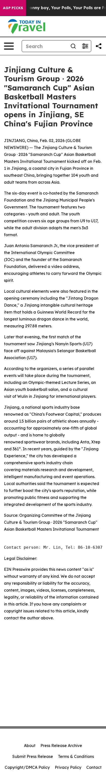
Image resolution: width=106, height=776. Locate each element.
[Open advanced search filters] (85, 46)
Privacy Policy (68, 767)
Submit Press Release (32, 756)
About (29, 745)
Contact (94, 767)
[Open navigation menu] (9, 46)
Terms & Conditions (76, 756)
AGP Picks (13, 8)
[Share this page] (98, 46)
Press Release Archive (61, 745)
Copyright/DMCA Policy (27, 767)
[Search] (73, 46)
